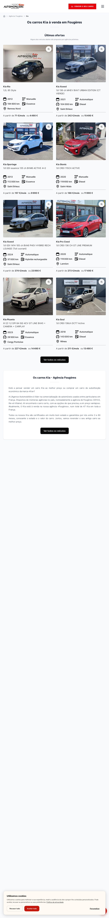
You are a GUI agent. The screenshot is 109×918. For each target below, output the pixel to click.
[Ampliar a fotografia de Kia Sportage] (49, 127)
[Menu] (102, 6)
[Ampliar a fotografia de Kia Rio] (49, 49)
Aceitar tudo (32, 909)
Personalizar (95, 909)
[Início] (4, 16)
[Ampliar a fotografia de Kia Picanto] (49, 282)
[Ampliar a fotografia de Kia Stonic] (101, 127)
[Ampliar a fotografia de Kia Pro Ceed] (101, 204)
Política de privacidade (55, 902)
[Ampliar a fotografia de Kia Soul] (101, 282)
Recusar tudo (15, 909)
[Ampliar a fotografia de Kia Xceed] (101, 49)
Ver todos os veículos (55, 359)
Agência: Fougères (16, 16)
